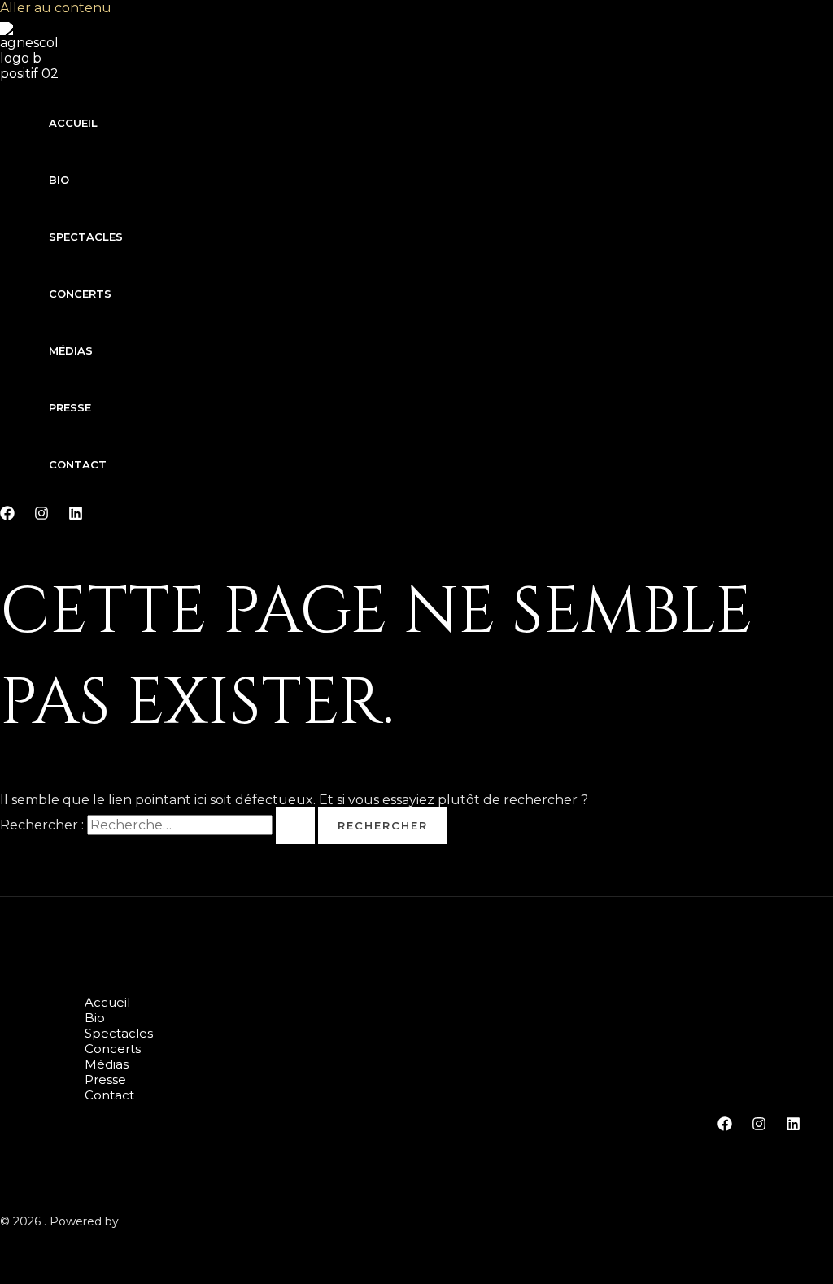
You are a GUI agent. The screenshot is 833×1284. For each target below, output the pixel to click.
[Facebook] (7, 516)
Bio (59, 179)
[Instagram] (41, 516)
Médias (71, 350)
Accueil (73, 122)
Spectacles (86, 236)
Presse (70, 407)
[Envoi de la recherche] (295, 825)
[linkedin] (75, 516)
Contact (78, 464)
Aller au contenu (55, 7)
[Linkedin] (793, 1126)
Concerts (80, 293)
